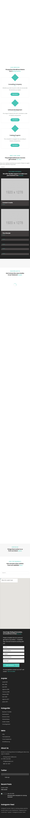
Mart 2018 (4, 697)
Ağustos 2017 (5, 699)
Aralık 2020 (5, 682)
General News (5, 719)
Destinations (5, 714)
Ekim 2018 (4, 684)
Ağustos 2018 (5, 689)
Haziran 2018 (5, 694)
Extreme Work (5, 716)
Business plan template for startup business (17, 796)
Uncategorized (6, 724)
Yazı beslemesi (6, 736)
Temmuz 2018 (5, 692)
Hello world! (4, 789)
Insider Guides (6, 721)
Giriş (3, 734)
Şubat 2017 (5, 701)
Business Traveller (6, 712)
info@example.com (8, 761)
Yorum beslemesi (6, 739)
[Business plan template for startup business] (4, 795)
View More (15, 94)
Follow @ (7, 777)
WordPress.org (6, 741)
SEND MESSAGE (10, 665)
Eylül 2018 (4, 687)
